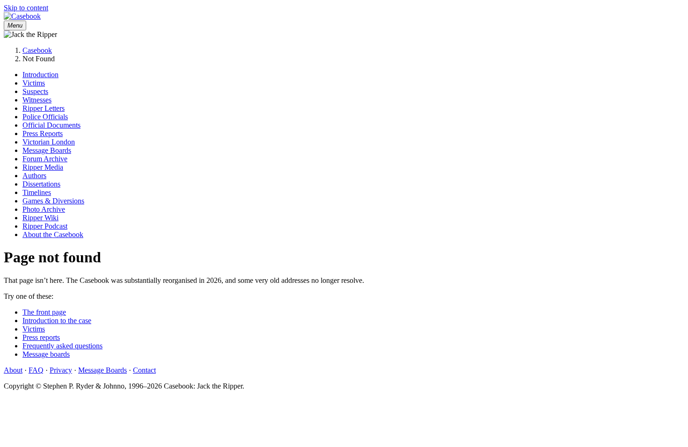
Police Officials (45, 117)
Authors (34, 176)
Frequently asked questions (62, 346)
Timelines (36, 192)
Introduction (40, 75)
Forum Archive (44, 159)
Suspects (35, 91)
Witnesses (36, 100)
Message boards (46, 354)
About (13, 370)
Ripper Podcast (44, 226)
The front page (44, 312)
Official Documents (51, 125)
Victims (33, 83)
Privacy (61, 370)
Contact (144, 370)
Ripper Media (42, 167)
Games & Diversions (53, 201)
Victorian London (48, 142)
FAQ (36, 370)
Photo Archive (43, 209)
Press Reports (42, 133)
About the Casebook (52, 234)
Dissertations (41, 184)
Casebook (37, 50)
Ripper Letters (43, 108)
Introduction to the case (56, 320)
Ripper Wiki (40, 218)
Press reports (41, 337)
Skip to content (26, 8)
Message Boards (46, 150)
